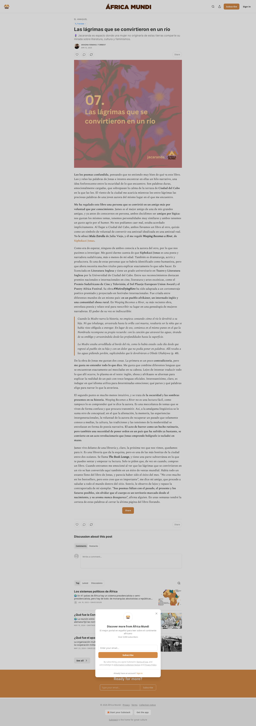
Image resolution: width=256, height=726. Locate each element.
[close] (156, 613)
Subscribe (128, 655)
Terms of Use (142, 661)
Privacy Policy (150, 664)
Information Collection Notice (127, 664)
